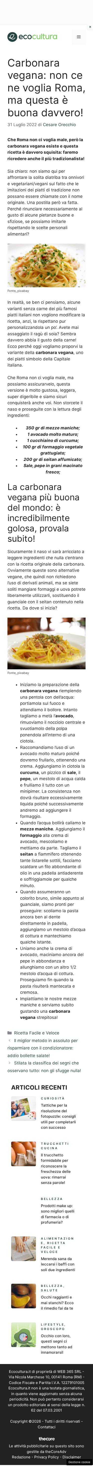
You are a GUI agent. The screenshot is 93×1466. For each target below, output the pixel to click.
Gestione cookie (79, 1462)
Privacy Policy (46, 1457)
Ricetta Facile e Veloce (36, 1032)
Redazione (21, 1457)
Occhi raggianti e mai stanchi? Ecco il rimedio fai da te (57, 1303)
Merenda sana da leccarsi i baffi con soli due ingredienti (58, 1264)
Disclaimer (71, 1457)
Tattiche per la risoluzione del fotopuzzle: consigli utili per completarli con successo (58, 1116)
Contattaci (47, 1427)
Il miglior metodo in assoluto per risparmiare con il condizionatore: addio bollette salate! (42, 1048)
